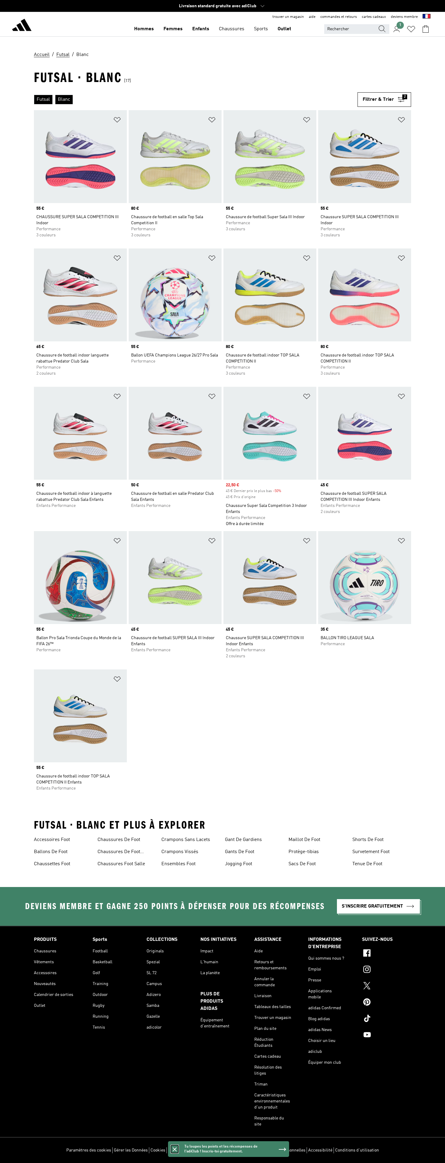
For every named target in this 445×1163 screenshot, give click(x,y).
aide (312, 17)
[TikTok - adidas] (386, 1019)
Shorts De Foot (368, 839)
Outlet (284, 29)
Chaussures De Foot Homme (118, 852)
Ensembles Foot (178, 864)
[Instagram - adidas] (386, 970)
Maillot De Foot (304, 839)
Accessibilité (320, 1150)
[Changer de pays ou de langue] (426, 17)
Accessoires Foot (52, 839)
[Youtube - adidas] (386, 1035)
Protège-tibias (303, 851)
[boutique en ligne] (21, 26)
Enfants (200, 29)
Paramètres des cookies (88, 1150)
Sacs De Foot (302, 864)
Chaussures (231, 29)
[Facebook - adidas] (386, 954)
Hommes (144, 29)
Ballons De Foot (51, 851)
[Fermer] (174, 1149)
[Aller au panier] (425, 29)
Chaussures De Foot (118, 839)
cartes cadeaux (374, 17)
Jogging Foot (238, 864)
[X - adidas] (386, 986)
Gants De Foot (239, 851)
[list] (196, 99)
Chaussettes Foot (52, 864)
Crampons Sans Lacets (185, 839)
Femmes (173, 29)
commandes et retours (338, 17)
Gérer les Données (131, 1150)
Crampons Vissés (179, 851)
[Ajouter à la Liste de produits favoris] (117, 121)
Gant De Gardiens (243, 839)
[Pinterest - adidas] (386, 1003)
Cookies (157, 1150)
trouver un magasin (288, 17)
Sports (261, 29)
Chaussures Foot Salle (121, 864)
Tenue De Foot (367, 864)
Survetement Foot (371, 851)
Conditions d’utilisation (357, 1150)
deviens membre (404, 17)
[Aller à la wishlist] (411, 29)
